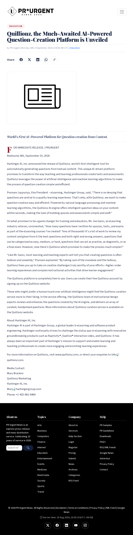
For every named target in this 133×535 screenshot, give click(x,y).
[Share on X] (29, 59)
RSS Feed (74, 480)
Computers (43, 436)
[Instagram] (85, 525)
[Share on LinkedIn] (37, 59)
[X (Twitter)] (47, 525)
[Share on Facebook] (21, 59)
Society (41, 480)
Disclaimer (61, 508)
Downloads (105, 436)
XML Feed (111, 508)
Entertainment (44, 458)
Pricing (72, 453)
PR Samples (106, 425)
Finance (41, 442)
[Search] (28, 448)
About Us (73, 425)
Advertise (105, 458)
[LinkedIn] (66, 525)
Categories (74, 475)
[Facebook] (57, 525)
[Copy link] (54, 59)
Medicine (42, 469)
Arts (39, 425)
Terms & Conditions (78, 508)
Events (41, 464)
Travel (40, 492)
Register (73, 447)
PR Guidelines (107, 431)
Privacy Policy (107, 464)
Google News (107, 453)
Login (71, 442)
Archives (73, 469)
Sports (41, 486)
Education (75, 48)
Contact (104, 469)
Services (73, 431)
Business (42, 431)
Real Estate (43, 475)
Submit (72, 458)
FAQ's (103, 442)
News (71, 464)
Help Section (75, 436)
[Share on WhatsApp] (46, 59)
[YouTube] (75, 525)
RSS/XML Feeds (108, 447)
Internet (41, 447)
